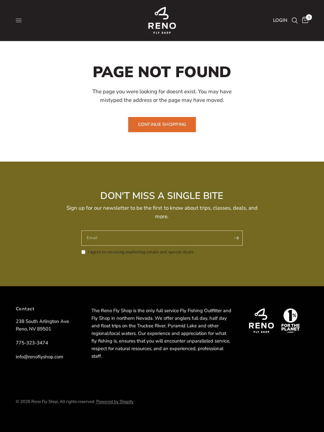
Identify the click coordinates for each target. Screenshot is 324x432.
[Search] (295, 20)
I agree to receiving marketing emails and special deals (140, 252)
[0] (304, 20)
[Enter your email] (236, 238)
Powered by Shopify (115, 401)
